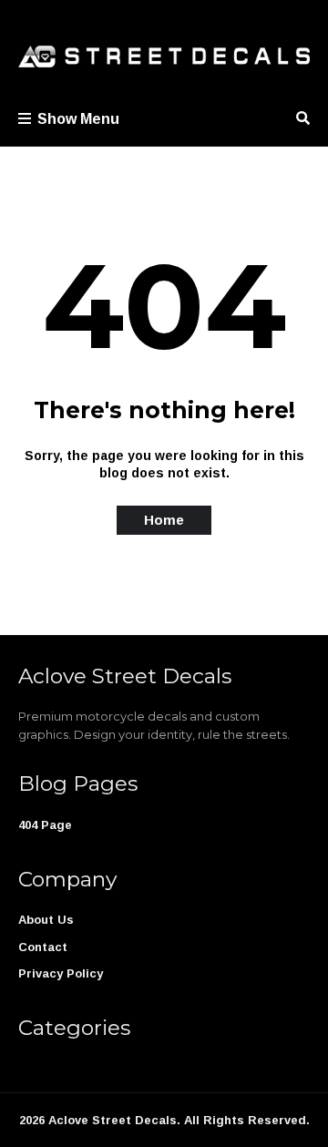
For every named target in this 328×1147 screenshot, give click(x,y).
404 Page (45, 825)
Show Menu (78, 119)
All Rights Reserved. (247, 1120)
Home (164, 519)
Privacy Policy (60, 973)
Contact (42, 947)
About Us (46, 920)
